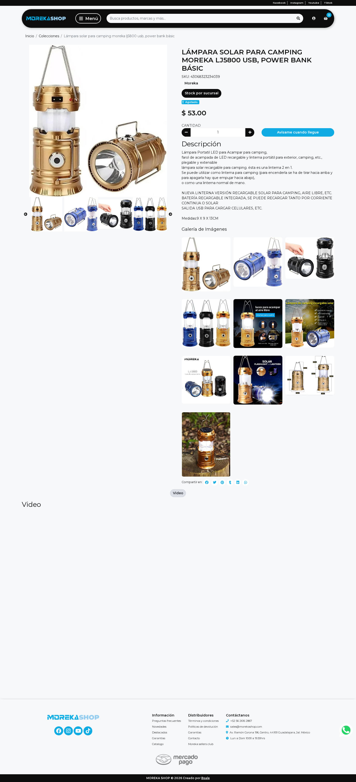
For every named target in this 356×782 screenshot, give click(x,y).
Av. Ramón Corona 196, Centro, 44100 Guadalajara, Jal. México (270, 732)
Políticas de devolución (203, 726)
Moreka (191, 83)
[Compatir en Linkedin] (237, 482)
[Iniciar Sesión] (314, 18)
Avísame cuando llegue (298, 132)
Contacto (194, 738)
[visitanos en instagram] (68, 730)
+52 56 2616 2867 (241, 721)
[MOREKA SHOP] (46, 18)
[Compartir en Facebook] (206, 482)
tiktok (328, 2)
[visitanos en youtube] (78, 730)
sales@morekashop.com (246, 726)
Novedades (159, 726)
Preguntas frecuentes (166, 721)
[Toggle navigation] (88, 18)
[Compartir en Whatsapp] (245, 482)
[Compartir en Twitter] (214, 482)
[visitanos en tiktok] (88, 730)
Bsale (205, 778)
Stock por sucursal (201, 93)
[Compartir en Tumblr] (230, 482)
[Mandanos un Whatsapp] (346, 730)
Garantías (158, 738)
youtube (313, 2)
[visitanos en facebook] (58, 730)
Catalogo (157, 744)
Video (178, 493)
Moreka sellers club (200, 744)
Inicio (29, 36)
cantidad (191, 125)
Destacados (159, 732)
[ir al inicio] (73, 717)
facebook (279, 2)
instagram (296, 2)
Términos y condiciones (203, 721)
